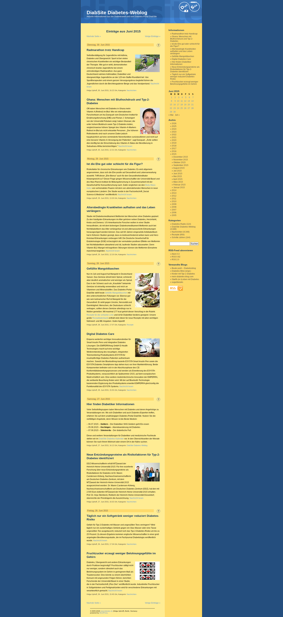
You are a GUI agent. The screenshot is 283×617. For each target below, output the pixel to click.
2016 (174, 151)
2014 (174, 190)
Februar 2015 (179, 185)
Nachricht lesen (125, 146)
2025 (174, 126)
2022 (174, 134)
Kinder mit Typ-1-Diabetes (183, 274)
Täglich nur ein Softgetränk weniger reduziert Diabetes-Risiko (183, 76)
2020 (174, 140)
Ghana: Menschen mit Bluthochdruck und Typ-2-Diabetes (181, 38)
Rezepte (130, 325)
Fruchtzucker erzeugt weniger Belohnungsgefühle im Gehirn (184, 83)
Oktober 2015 (179, 162)
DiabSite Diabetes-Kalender (111, 439)
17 (178, 104)
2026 (174, 123)
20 (189, 104)
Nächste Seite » (94, 36)
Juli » (177, 115)
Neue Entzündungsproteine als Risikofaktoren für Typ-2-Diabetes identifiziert (184, 69)
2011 (174, 198)
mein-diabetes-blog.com (182, 276)
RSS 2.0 (175, 259)
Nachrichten (131, 90)
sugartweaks (177, 282)
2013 (174, 193)
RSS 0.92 (176, 257)
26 (185, 108)
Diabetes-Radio (179, 224)
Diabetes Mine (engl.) (181, 271)
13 (189, 101)
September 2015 (180, 165)
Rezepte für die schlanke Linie (100, 315)
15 (171, 104)
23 (174, 108)
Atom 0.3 (175, 254)
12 (185, 101)
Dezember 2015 (180, 157)
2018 (174, 146)
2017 (174, 148)
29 (171, 112)
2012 (174, 196)
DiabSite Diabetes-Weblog (117, 12)
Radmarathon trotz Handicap (105, 50)
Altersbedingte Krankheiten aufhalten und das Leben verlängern (183, 51)
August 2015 (179, 168)
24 (178, 108)
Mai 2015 (177, 176)
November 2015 (180, 160)
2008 (174, 207)
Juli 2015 (177, 171)
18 (181, 104)
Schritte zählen (178, 237)
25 (181, 108)
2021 (174, 137)
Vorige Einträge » (152, 36)
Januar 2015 (179, 187)
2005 (174, 215)
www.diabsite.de (107, 611)
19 (185, 104)
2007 (174, 210)
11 (182, 101)
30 (174, 112)
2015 (174, 154)
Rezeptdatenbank (100, 318)
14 (192, 101)
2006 (174, 212)
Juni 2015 (177, 173)
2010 (174, 201)
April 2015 (177, 179)
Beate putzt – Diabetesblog (184, 268)
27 (189, 108)
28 (192, 108)
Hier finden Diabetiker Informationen (110, 404)
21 (192, 104)
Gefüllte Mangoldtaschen (103, 268)
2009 (174, 204)
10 (178, 101)
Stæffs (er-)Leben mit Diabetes (185, 279)
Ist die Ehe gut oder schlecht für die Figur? (115, 164)
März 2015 (178, 182)
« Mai (171, 115)
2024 (174, 129)
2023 (174, 132)
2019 (174, 143)
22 (171, 108)
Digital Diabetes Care (100, 334)
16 (174, 104)
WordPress (103, 613)
